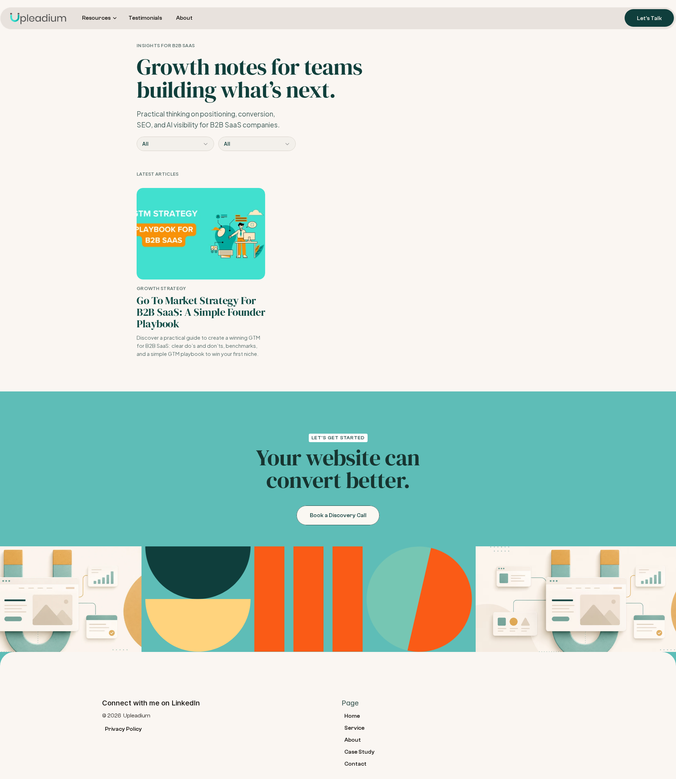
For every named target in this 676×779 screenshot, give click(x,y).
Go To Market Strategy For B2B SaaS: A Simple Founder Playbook (202, 312)
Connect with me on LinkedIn (151, 703)
